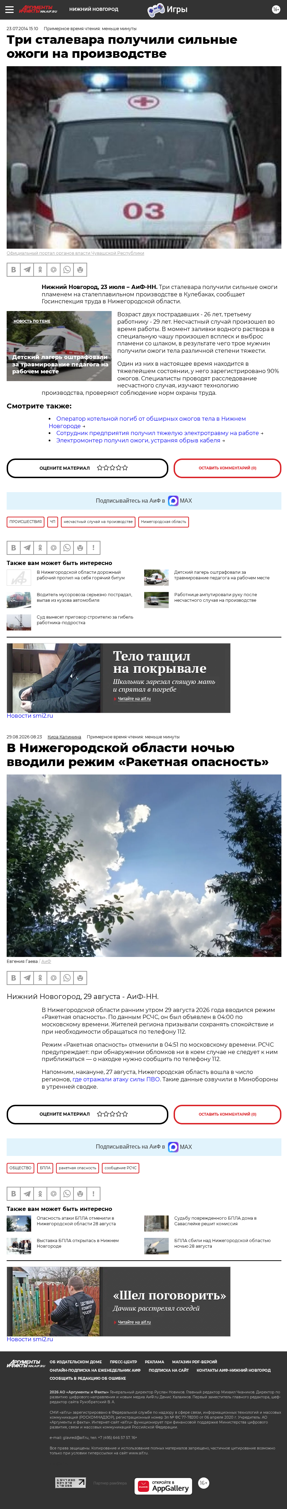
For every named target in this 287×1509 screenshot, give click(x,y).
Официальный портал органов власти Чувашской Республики (75, 253)
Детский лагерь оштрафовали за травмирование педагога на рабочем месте (222, 575)
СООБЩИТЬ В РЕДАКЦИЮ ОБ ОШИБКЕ (88, 1378)
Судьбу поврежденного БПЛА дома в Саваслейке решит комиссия (215, 1220)
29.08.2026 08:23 (24, 736)
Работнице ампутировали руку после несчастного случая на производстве (215, 597)
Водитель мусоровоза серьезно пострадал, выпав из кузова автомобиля (84, 597)
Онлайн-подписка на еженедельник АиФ (95, 1370)
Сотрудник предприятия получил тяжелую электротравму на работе (157, 433)
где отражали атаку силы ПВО (116, 1079)
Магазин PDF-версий (194, 1362)
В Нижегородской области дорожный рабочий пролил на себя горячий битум (81, 575)
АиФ (46, 961)
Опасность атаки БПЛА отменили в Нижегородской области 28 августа (76, 1220)
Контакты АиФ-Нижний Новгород (234, 1370)
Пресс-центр (123, 1362)
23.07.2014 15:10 (22, 28)
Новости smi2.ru (30, 715)
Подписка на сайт (169, 1370)
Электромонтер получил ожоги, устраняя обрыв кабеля (138, 440)
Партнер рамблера (110, 1483)
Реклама (154, 1362)
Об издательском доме (76, 1362)
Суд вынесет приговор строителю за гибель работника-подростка (85, 619)
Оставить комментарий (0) (228, 468)
